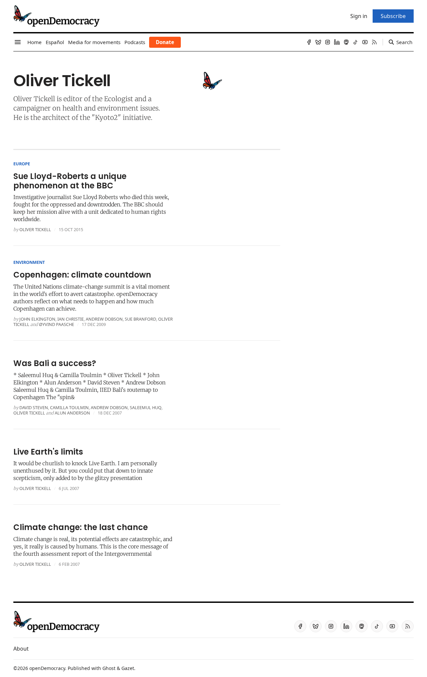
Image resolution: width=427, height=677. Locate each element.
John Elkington (37, 319)
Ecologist (118, 99)
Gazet (127, 668)
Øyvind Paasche (56, 324)
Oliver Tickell (35, 229)
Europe (21, 164)
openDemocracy (47, 668)
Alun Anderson (72, 413)
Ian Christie (70, 319)
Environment (29, 262)
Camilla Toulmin (69, 407)
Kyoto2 (106, 117)
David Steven (33, 407)
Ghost (108, 668)
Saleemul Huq (145, 407)
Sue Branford (140, 319)
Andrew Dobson (104, 319)
